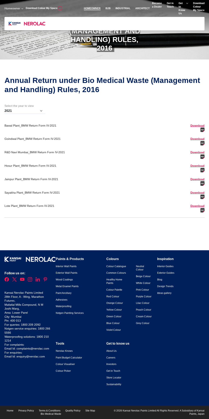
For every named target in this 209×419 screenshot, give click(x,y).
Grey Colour (142, 323)
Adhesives (61, 299)
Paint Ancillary (63, 293)
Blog (159, 279)
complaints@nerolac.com (33, 348)
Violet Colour (113, 330)
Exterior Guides (165, 272)
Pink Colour (142, 289)
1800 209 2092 (31, 324)
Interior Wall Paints (66, 266)
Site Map (90, 410)
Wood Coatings (64, 279)
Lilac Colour (142, 303)
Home (10, 410)
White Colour (143, 283)
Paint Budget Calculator (69, 357)
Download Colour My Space (42, 8)
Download (180, 128)
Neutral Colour (140, 268)
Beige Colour (143, 276)
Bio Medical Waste (51, 413)
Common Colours (116, 272)
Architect (142, 8)
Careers (110, 357)
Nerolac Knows (64, 351)
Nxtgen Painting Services (70, 313)
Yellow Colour (114, 309)
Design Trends (165, 286)
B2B (108, 8)
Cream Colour (144, 316)
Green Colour (113, 316)
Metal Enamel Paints (67, 286)
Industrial (123, 8)
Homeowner (12, 8)
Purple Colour (143, 296)
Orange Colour (114, 303)
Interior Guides (165, 266)
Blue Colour (113, 323)
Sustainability (113, 384)
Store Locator (113, 377)
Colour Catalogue (116, 266)
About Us (111, 351)
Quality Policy (72, 410)
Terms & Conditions (49, 410)
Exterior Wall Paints (66, 272)
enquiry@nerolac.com (31, 356)
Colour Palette (114, 289)
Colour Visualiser (65, 364)
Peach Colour (143, 309)
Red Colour (112, 296)
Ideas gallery (164, 293)
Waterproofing (63, 306)
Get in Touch (113, 370)
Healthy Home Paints (114, 281)
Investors (111, 364)
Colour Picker (63, 370)
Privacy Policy (26, 410)
